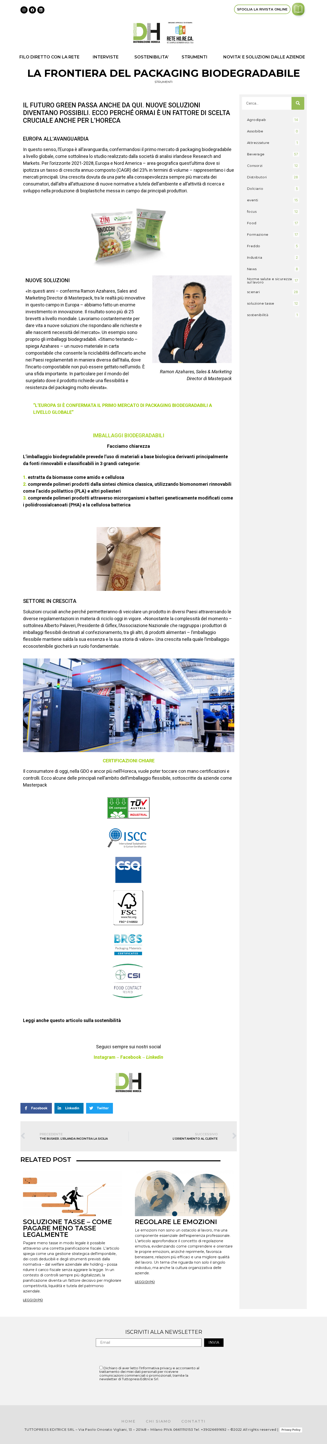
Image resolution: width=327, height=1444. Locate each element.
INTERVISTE (106, 57)
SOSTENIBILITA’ (151, 57)
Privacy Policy (291, 1429)
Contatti (193, 1421)
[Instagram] (24, 10)
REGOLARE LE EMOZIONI (176, 1222)
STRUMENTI (194, 57)
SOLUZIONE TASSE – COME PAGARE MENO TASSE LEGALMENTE (67, 1228)
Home (128, 1421)
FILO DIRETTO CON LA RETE (49, 57)
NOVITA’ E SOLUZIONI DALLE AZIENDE (264, 57)
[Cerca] (297, 103)
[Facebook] (32, 10)
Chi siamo (158, 1421)
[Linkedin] (40, 10)
